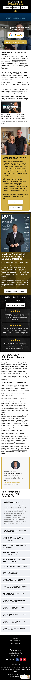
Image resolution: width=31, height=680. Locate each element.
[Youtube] (24, 659)
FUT (11, 75)
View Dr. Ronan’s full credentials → (12, 482)
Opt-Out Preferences (15, 676)
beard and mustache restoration (16, 84)
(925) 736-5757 (17, 652)
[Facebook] (17, 659)
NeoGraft (17, 75)
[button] (15, 11)
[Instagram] (21, 659)
